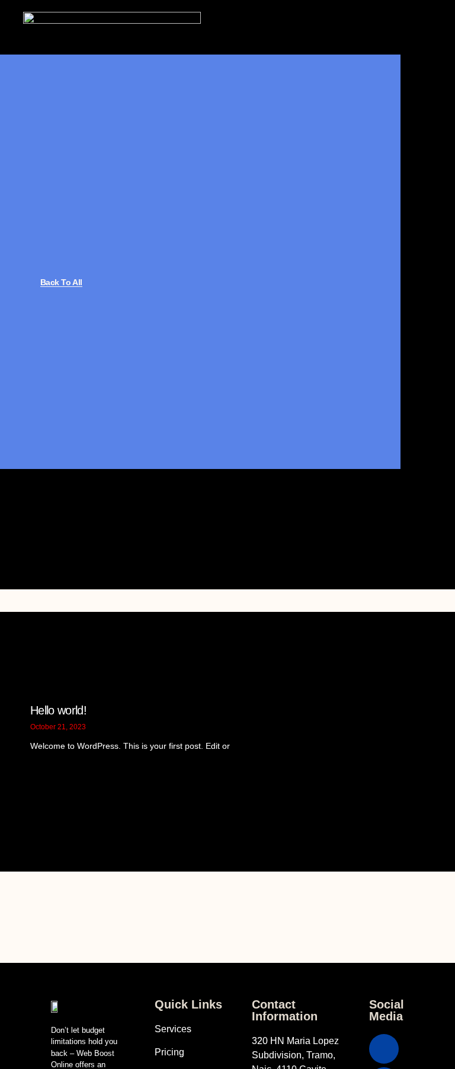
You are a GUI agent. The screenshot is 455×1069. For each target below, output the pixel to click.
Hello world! (58, 710)
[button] (282, 27)
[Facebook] (384, 1049)
